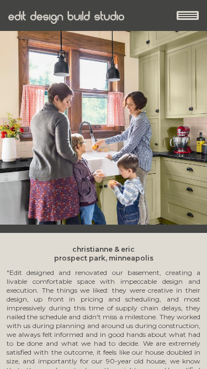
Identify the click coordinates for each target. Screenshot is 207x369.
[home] (66, 17)
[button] (187, 15)
